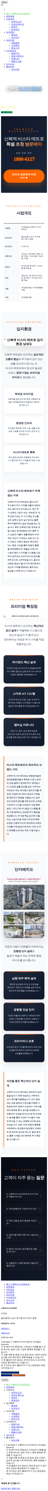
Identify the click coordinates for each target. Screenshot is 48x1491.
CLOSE (5, 1380)
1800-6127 (24, 159)
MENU (4, 2)
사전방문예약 (19, 1375)
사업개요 (10, 19)
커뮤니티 (15, 59)
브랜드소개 (16, 22)
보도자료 (15, 69)
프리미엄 (10, 40)
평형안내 (15, 53)
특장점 (14, 35)
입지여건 (15, 37)
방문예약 (10, 16)
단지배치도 (11, 51)
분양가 (14, 27)
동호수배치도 (17, 56)
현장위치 (15, 30)
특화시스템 (16, 61)
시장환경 (15, 45)
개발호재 (15, 43)
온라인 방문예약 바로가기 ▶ (24, 176)
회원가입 (16, 1488)
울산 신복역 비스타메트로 (18, 14)
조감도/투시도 (17, 24)
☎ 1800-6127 (6, 112)
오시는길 (10, 64)
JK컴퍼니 (5, 1328)
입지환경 (10, 32)
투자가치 (15, 48)
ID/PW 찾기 (6, 1488)
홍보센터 (10, 67)
